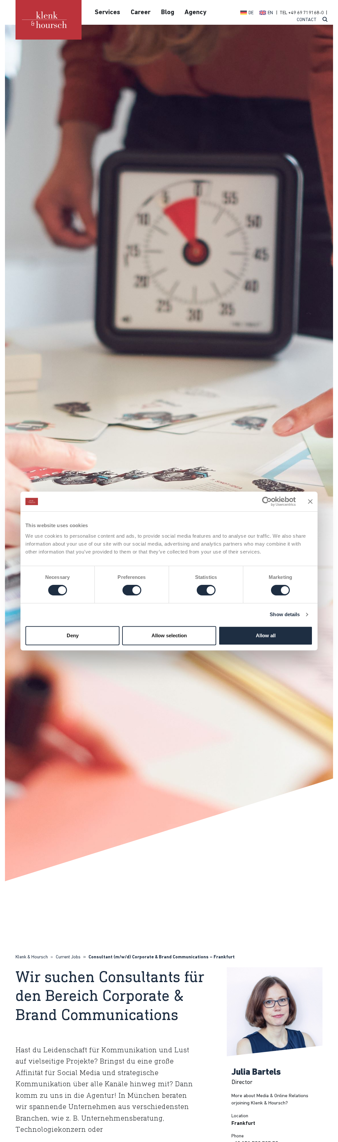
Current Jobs (68, 957)
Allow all (266, 635)
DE (251, 13)
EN (270, 13)
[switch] (131, 590)
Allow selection (169, 635)
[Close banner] (310, 501)
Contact (307, 19)
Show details (285, 614)
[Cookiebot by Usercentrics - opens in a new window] (267, 501)
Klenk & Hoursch (32, 957)
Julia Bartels (256, 1072)
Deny (73, 635)
